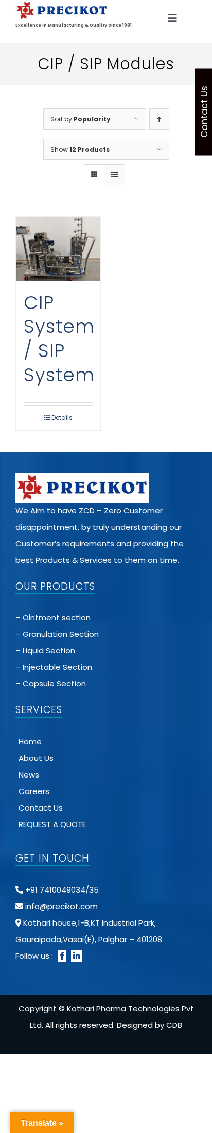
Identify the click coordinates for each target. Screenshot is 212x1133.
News (29, 774)
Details (62, 417)
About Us (36, 758)
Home (30, 741)
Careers (34, 791)
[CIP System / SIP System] (58, 248)
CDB (174, 1024)
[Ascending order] (159, 119)
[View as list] (114, 175)
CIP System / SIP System (59, 338)
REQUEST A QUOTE (52, 824)
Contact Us (41, 807)
